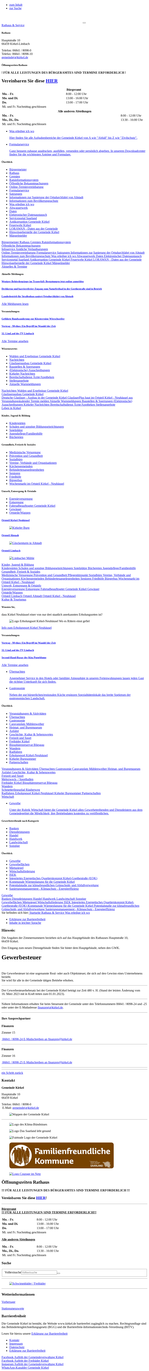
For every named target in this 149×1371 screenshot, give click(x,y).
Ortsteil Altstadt (33, 596)
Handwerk (15, 838)
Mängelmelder (18, 235)
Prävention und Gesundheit (51, 575)
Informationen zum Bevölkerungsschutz (33, 200)
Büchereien (95, 568)
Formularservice (19, 190)
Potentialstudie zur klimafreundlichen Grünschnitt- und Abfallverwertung (54, 885)
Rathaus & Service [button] (13, 25)
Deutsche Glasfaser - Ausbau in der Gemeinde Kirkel (35, 397)
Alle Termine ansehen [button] (15, 341)
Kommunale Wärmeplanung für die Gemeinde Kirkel (42, 881)
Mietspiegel (16, 867)
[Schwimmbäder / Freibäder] (27, 1283)
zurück (12, 1072)
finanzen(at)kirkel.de (50, 1007)
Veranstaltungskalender (16, 401)
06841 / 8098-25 (12, 1062)
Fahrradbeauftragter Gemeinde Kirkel (64, 589)
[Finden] (58, 1273)
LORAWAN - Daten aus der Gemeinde (33, 228)
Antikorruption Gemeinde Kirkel (29, 221)
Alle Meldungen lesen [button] (15, 303)
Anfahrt (14, 731)
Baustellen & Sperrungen (97, 401)
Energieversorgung (14, 589)
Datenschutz (16, 1347)
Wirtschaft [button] (8, 796)
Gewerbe (15, 861)
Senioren (86, 578)
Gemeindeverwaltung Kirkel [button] (32, 1357)
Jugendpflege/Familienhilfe (119, 568)
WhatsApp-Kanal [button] (25, 1367)
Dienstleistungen (19, 832)
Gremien (14, 176)
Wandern (14, 748)
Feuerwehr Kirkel (20, 225)
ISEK (12, 874)
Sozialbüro (96, 575)
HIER (52, 80)
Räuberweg (33, 789)
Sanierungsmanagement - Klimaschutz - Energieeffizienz (44, 888)
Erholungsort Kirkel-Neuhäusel (28, 755)
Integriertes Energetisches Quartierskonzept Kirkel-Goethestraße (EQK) (53, 878)
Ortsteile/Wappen (12, 592)
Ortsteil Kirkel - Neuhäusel (59, 596)
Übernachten (17, 717)
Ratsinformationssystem (23, 180)
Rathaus (14, 173)
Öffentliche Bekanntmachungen (28, 183)
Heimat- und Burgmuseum (25, 727)
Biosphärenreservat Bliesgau (26, 744)
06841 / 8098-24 (12, 1039)
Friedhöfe (98, 578)
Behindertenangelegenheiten (63, 578)
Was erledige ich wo (21, 204)
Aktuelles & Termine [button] (14, 266)
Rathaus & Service (53, 912)
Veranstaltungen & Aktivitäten (27, 713)
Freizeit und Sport (20, 738)
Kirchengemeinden (33, 578)
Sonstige (14, 845)
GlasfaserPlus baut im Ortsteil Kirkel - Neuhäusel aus (100, 397)
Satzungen (15, 193)
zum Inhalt (15, 4)
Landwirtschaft (18, 842)
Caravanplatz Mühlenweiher (26, 724)
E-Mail (47, 1039)
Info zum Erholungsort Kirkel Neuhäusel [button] (27, 627)
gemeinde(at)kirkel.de (15, 57)
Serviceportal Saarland (23, 218)
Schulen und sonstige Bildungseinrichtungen (46, 568)
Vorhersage (8, 1302)
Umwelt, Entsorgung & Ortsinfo (21, 585)
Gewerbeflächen (19, 864)
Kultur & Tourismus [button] (14, 599)
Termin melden (40, 401)
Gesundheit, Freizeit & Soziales (21, 571)
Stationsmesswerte (13, 1308)
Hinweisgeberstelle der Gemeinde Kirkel (34, 232)
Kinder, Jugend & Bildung (18, 564)
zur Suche (15, 8)
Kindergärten (10, 568)
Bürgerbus (111, 578)
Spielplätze (81, 568)
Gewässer (93, 589)
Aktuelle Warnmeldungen (66, 401)
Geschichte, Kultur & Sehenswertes (31, 734)
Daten (13, 211)
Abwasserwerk (18, 207)
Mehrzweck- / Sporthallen (17, 779)
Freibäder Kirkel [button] (25, 1360)
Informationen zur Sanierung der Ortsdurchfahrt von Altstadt (46, 197)
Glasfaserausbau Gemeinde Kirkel (22, 394)
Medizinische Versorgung (18, 575)
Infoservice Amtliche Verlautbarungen (25, 249)
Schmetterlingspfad (14, 789)
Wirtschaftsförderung (22, 871)
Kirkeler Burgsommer (22, 758)
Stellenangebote (105, 404)
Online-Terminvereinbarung (26, 187)
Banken (14, 828)
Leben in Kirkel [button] (11, 408)
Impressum (16, 1343)
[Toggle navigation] (84, 22)
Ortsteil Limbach (12, 596)
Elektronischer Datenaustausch (28, 214)
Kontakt (14, 1340)
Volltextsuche (13, 1272)
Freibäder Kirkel (19, 741)
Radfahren (15, 751)
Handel (13, 835)
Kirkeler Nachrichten (37, 404)
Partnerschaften (18, 762)
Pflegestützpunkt (78, 575)
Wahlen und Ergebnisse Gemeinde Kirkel (42, 390)
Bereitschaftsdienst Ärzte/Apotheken (73, 404)
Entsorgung (33, 589)
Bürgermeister (18, 169)
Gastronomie (17, 720)
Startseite (35, 912)
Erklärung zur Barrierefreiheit (49, 1333)
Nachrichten (9, 390)
